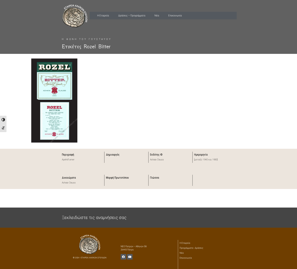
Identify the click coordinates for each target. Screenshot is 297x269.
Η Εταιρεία (103, 15)
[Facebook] (123, 257)
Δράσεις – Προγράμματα (131, 15)
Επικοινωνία (175, 15)
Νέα (157, 15)
